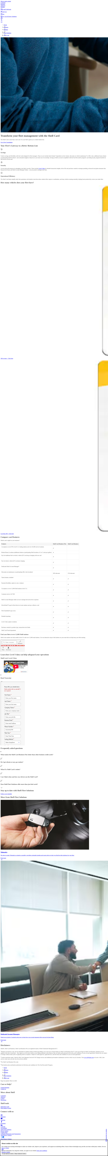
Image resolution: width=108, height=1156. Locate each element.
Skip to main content (6, 1)
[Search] (54, 20)
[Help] (54, 18)
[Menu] (54, 22)
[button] (54, 7)
